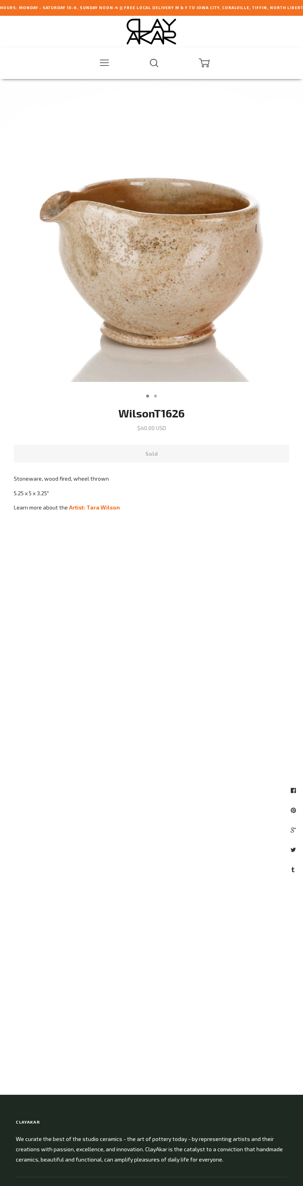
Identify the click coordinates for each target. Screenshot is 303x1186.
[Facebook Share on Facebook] (294, 790)
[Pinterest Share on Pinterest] (294, 810)
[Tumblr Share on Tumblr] (294, 869)
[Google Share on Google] (294, 829)
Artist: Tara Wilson (94, 507)
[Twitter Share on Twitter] (294, 849)
